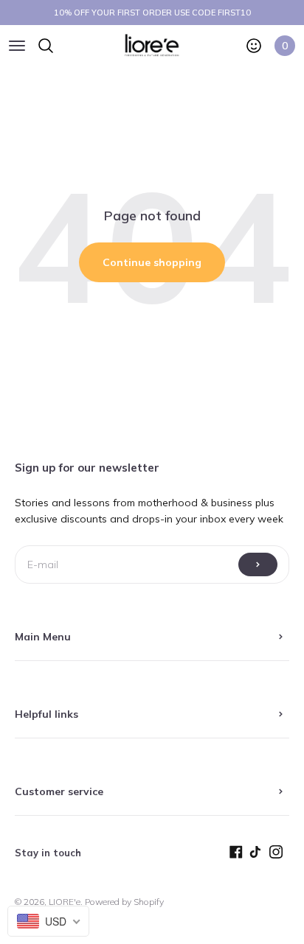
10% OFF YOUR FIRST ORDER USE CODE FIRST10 (152, 12)
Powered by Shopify (124, 901)
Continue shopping (152, 262)
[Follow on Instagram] (279, 855)
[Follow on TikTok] (259, 855)
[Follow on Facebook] (239, 855)
